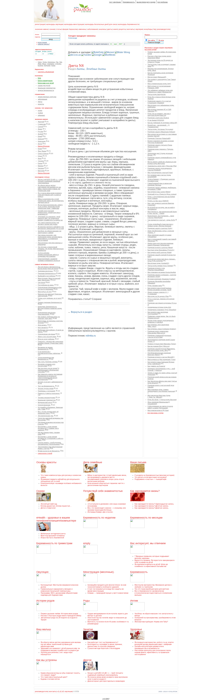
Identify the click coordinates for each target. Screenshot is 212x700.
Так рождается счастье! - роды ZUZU (161, 220)
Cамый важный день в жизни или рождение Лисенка (160, 184)
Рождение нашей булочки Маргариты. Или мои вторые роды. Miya (161, 349)
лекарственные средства (47, 97)
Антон (40, 144)
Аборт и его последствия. (47, 336)
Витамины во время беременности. (45, 348)
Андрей (40, 134)
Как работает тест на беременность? (103, 642)
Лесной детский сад (49, 504)
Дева (39, 64)
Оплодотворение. (44, 405)
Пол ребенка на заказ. (46, 285)
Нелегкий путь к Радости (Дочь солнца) (162, 194)
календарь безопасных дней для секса (101, 24)
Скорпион (50, 64)
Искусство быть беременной (52, 538)
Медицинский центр (45, 402)
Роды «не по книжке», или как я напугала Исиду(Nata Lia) (159, 114)
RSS (39, 78)
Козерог (40, 65)
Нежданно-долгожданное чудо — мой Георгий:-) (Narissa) (161, 369)
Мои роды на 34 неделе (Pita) (158, 296)
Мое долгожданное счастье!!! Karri (160, 172)
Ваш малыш (43, 629)
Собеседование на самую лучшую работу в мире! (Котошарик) (160, 407)
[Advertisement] (102, 320)
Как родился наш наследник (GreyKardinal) (158, 313)
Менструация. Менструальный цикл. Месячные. (49, 279)
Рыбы (53, 65)
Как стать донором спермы (48, 362)
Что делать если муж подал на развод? (151, 477)
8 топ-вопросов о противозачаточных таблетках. (49, 352)
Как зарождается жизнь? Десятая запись (151, 506)
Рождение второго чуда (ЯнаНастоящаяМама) (156, 269)
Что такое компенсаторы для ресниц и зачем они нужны (48, 223)
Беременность (139, 572)
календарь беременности (128, 24)
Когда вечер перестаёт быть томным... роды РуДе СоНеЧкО (162, 260)
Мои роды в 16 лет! (45, 291)
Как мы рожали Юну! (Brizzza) (159, 346)
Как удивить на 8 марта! (156, 366)
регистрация (40, 24)
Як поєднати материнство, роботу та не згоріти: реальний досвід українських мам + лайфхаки (50, 206)
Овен (40, 62)
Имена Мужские (44, 146)
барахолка (73, 29)
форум (65, 29)
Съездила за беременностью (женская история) (154, 475)
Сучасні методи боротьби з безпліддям (104, 648)
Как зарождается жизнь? (145, 491)
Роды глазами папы (155, 285)
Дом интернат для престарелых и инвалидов (106, 681)
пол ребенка (162, 2)
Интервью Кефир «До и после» (100, 512)
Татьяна (41, 161)
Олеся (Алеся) (43, 153)
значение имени (41, 29)
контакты (130, 29)
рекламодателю (163, 29)
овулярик (139, 29)
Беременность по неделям (99, 517)
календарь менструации (74, 24)
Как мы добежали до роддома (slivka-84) (162, 123)
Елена (40, 163)
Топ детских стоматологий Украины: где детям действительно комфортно (51, 248)
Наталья (41, 168)
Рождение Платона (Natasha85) (159, 138)
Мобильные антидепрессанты (53, 534)
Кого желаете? (43, 327)
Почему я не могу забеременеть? (50, 382)
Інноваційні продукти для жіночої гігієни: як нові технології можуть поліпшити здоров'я (107, 586)
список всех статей (45, 453)
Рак (57, 62)
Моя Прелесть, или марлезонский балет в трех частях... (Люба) (162, 212)
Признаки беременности (47, 273)
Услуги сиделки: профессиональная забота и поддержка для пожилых (48, 254)
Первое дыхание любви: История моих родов (59, 614)
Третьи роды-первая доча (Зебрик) (160, 266)
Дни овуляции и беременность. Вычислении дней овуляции (49, 267)
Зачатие (88, 629)
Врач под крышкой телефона (53, 536)
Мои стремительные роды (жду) (159, 83)
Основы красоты (46, 462)
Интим (134, 600)
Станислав (42, 124)
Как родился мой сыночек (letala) (160, 252)
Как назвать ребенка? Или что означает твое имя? (49, 317)
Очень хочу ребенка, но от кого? (50, 298)
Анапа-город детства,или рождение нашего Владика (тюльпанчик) (160, 244)
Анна (39, 158)
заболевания (92, 29)
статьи (58, 29)
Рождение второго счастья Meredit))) (161, 357)
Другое (87, 660)
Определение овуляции (46, 334)
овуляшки (69, 691)
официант (41, 115)
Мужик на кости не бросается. (49, 451)
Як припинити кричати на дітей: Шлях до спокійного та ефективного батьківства (151, 565)
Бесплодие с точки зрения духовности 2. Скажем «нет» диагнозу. (48, 428)
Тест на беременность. (46, 386)
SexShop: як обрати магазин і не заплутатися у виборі (49, 232)
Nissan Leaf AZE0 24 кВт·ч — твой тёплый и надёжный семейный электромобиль (50, 181)
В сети (161, 40)
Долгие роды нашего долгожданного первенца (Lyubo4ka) (161, 321)
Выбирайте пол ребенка (46, 276)
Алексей (41, 139)
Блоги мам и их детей (46, 83)
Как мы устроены (46, 660)
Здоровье (136, 629)
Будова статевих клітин (50, 679)
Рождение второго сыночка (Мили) (160, 247)
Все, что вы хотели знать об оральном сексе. (48, 412)
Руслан (40, 131)
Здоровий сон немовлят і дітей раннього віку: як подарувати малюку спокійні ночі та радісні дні (50, 218)
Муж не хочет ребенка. (46, 339)
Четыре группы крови (46, 388)
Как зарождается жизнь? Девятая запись (151, 508)
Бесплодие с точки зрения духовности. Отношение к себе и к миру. (50, 438)
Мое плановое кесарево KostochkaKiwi (162, 272)
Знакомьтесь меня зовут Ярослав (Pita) (162, 166)
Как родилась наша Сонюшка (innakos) (162, 329)
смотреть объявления (46, 72)
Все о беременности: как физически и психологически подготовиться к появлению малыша (153, 593)
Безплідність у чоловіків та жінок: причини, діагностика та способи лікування (105, 645)
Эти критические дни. (46, 416)
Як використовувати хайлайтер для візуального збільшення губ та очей (51, 227)
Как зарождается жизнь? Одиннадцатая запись (154, 504)
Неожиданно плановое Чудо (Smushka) (162, 310)
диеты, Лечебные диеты (91, 68)
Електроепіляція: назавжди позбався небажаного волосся (49, 259)
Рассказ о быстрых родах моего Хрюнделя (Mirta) (159, 57)
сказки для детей (44, 85)
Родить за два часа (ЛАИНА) (158, 201)
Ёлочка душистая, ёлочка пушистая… (56, 506)
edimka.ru (91, 335)
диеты (109, 29)
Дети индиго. (42, 325)
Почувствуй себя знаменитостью (103, 491)
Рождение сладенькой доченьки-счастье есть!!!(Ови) (159, 336)
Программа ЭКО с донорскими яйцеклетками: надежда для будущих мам (59, 594)
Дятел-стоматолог (48, 508)
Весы (44, 64)
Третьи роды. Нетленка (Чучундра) (160, 129)
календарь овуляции (54, 24)
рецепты (122, 29)
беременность (129, 2)
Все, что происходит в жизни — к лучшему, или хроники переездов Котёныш (107, 509)
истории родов (150, 49)
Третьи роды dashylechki (157, 94)
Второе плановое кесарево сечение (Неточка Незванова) (161, 141)
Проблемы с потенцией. (46, 391)
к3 (63, 691)
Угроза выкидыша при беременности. (46, 358)
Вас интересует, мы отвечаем (148, 543)
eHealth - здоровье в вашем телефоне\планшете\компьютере (56, 519)
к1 (58, 691)
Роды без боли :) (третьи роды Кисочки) (162, 399)
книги (115, 29)
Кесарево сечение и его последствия (46, 365)
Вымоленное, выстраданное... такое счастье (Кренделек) (161, 216)
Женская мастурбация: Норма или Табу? (151, 622)
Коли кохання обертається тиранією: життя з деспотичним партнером (106, 484)
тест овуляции (115, 2)
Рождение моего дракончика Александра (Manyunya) (158, 332)
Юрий (40, 136)
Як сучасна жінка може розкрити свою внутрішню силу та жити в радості (50, 194)
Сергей (40, 126)
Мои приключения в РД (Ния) (158, 410)
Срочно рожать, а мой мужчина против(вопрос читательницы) (49, 443)
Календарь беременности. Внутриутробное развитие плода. (50, 307)
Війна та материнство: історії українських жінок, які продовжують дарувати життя (51, 200)
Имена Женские (44, 173)
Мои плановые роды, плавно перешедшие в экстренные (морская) (161, 390)
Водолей (47, 65)
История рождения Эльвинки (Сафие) (161, 279)
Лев (60, 62)
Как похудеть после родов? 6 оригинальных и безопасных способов (48, 370)
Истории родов (45, 600)
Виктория (41, 171)
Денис (40, 129)
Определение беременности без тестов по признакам (50, 288)
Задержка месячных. (45, 271)
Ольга (40, 156)
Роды (86, 600)
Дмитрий (41, 122)
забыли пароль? (44, 44)
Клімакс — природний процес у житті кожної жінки (108, 593)
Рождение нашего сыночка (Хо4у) (160, 228)
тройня (40, 113)
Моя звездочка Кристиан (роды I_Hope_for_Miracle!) (159, 396)
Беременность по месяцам (146, 517)
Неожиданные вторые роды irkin (159, 307)
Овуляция (41, 282)
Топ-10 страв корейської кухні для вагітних (152, 589)
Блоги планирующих (45, 80)
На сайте (151, 40)
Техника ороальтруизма (46, 397)
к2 (60, 691)
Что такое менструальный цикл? (54, 677)
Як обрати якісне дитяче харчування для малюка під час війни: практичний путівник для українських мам (49, 188)
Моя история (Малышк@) (157, 77)
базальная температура (46, 88)
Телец (45, 62)
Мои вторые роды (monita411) (158, 263)
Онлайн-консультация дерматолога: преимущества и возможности (49, 212)
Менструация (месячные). (98, 572)
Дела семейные (92, 462)
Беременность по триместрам (54, 543)
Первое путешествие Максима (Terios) (162, 344)
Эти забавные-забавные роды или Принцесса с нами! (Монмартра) (160, 91)
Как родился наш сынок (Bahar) (159, 192)
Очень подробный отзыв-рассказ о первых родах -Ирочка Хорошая (160, 225)
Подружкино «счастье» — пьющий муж (150, 479)
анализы (102, 29)
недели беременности (46, 90)
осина (40, 110)
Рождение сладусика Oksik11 (158, 118)
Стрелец (58, 64)
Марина (40, 166)
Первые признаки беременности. (50, 302)
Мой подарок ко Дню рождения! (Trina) (162, 359)
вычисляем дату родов (146, 2)
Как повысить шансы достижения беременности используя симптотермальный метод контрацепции (50, 376)
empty (86, 543)
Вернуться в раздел (81, 312)
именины (82, 29)
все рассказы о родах (156, 413)
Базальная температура (47, 400)
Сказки (40, 491)
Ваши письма (138, 462)
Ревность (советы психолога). (49, 393)
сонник (52, 29)
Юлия (40, 148)
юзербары (148, 29)
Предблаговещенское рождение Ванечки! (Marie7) (159, 353)
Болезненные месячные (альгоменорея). (47, 313)
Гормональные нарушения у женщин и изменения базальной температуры (57, 590)
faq (154, 29)
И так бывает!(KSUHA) (156, 120)
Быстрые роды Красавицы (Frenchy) (161, 250)
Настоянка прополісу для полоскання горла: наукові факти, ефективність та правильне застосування (50, 237)
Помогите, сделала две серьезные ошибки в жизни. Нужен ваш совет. (50, 342)
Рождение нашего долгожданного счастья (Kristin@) (160, 169)
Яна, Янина (42, 151)
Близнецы (51, 62)
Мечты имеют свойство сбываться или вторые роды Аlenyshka (162, 162)
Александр (42, 141)
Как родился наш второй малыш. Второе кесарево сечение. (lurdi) (160, 289)
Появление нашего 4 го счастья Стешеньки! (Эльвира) (159, 102)
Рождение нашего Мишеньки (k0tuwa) (161, 132)
